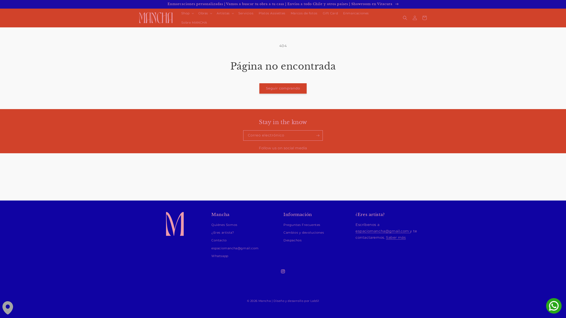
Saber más (396, 237)
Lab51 (314, 301)
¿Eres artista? (222, 233)
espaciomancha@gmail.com (235, 248)
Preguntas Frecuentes (301, 225)
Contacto (219, 240)
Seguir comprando (283, 88)
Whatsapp (219, 256)
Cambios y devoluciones (303, 233)
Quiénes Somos (224, 225)
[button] (187, 13)
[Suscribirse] (318, 135)
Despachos (292, 240)
